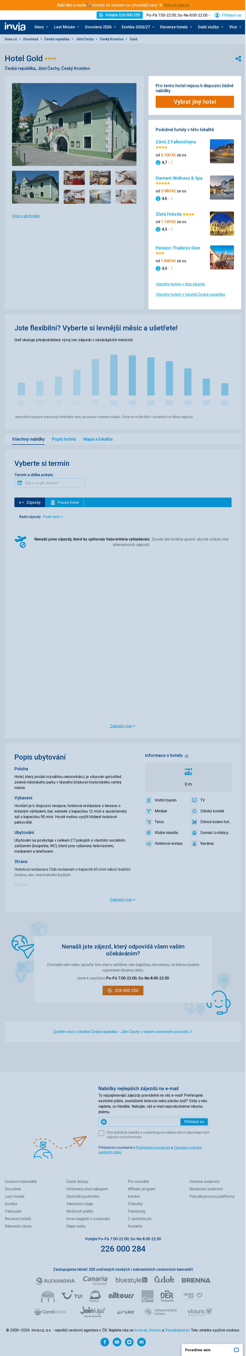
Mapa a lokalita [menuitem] (98, 439)
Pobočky (135, 1204)
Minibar (161, 811)
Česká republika (57, 39)
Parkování (13, 1211)
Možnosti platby (79, 1211)
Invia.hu (155, 1330)
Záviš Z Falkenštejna (176, 141)
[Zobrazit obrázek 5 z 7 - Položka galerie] (74, 197)
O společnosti (139, 1218)
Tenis (159, 822)
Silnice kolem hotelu (216, 822)
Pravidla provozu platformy (212, 1196)
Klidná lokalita (166, 832)
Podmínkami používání (153, 1147)
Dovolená (31, 39)
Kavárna (207, 843)
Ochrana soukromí (204, 1181)
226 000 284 (123, 1248)
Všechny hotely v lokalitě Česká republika (190, 294)
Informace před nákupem (87, 1189)
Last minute (15, 1196)
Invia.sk (140, 1330)
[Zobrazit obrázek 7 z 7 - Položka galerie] (126, 197)
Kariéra (134, 1196)
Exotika (11, 1204)
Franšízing (136, 1211)
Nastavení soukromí (206, 1189)
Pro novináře (138, 1181)
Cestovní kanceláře (21, 1181)
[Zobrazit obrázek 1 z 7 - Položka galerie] (35, 187)
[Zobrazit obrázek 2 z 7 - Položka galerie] (74, 178)
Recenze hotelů (18, 1218)
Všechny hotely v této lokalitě (180, 284)
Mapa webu (76, 1226)
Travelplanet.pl (177, 1330)
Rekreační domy (18, 1226)
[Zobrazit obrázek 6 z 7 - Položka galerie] (100, 197)
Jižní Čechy (85, 39)
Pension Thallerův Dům (178, 247)
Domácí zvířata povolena (216, 832)
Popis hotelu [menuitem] (64, 439)
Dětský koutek (212, 811)
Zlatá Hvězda (169, 214)
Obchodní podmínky (82, 1196)
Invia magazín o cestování (88, 1218)
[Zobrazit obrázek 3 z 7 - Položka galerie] (100, 178)
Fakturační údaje (79, 1204)
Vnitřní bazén (166, 800)
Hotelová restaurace (170, 843)
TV (202, 800)
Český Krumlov (112, 39)
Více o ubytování (26, 216)
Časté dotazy (77, 1181)
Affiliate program (141, 1189)
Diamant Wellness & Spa (179, 178)
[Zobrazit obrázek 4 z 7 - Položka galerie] (126, 178)
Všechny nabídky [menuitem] (28, 439)
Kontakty (135, 1226)
